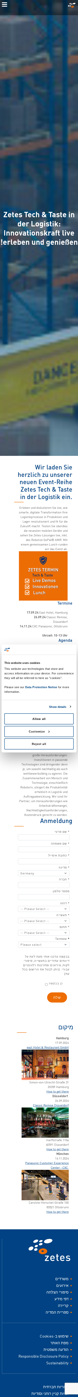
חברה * (64, 879)
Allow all (39, 718)
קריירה (63, 1305)
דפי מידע (62, 1298)
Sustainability (57, 1362)
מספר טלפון (61, 891)
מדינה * (64, 867)
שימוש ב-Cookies (54, 1336)
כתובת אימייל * (58, 855)
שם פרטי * (62, 831)
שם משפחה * (60, 843)
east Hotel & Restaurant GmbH (48, 1047)
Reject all (39, 744)
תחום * (64, 927)
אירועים (62, 1285)
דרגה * (64, 903)
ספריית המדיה (57, 1312)
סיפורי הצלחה (57, 1292)
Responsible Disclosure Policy (44, 1356)
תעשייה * (62, 915)
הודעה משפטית (56, 1349)
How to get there (57, 1091)
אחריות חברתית (56, 1386)
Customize (37, 731)
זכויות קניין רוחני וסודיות (50, 1393)
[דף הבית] (71, 5)
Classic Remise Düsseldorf (51, 1105)
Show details (57, 706)
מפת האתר (59, 1342)
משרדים (62, 1278)
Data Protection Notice (41, 687)
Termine (62, 939)
